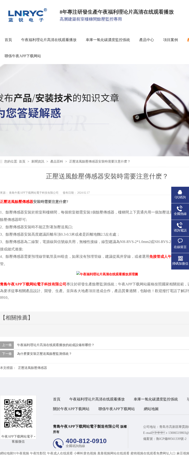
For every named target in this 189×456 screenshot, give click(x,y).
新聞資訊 (38, 161)
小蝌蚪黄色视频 (85, 453)
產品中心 (146, 40)
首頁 (8, 40)
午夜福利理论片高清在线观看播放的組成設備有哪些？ (55, 345)
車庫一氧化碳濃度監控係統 (108, 40)
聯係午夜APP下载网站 (23, 56)
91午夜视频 (21, 453)
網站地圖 (151, 409)
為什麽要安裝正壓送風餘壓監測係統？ (44, 353)
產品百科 (57, 161)
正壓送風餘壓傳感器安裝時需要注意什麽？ (99, 161)
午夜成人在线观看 (60, 453)
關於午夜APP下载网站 (71, 409)
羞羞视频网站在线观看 (113, 453)
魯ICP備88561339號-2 (171, 439)
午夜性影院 (38, 453)
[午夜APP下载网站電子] (26, 21)
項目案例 (170, 40)
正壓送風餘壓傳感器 (32, 368)
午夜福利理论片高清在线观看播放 (49, 40)
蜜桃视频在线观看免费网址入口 (153, 453)
